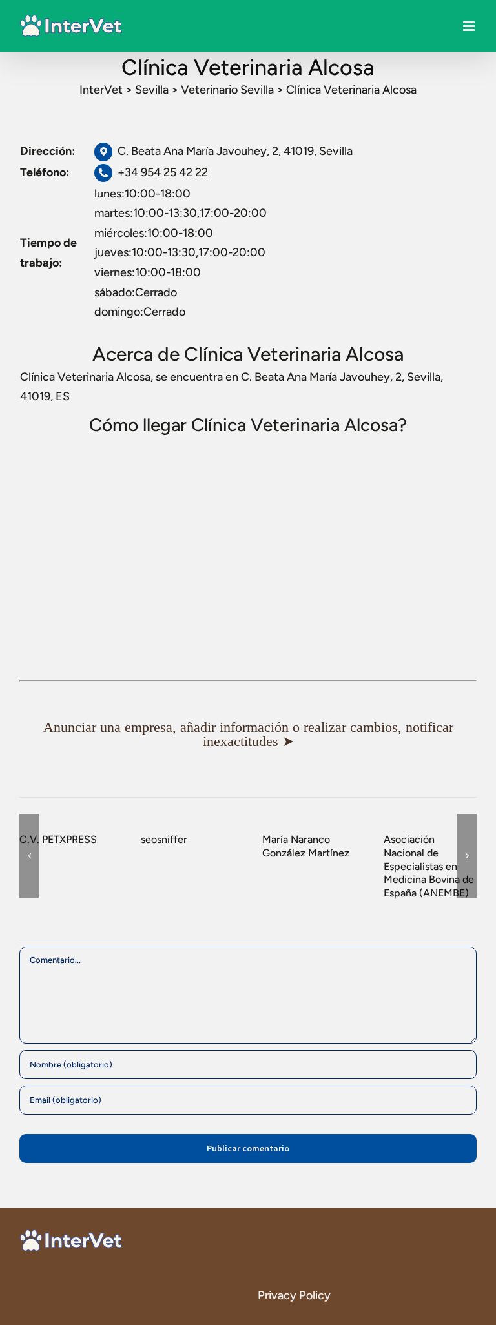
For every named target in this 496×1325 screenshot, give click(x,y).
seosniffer (164, 839)
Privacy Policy (294, 1295)
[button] (248, 734)
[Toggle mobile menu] (470, 26)
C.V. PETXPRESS (58, 839)
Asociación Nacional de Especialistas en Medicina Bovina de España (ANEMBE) (429, 866)
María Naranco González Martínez (305, 846)
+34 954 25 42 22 (163, 172)
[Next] (467, 856)
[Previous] (29, 856)
